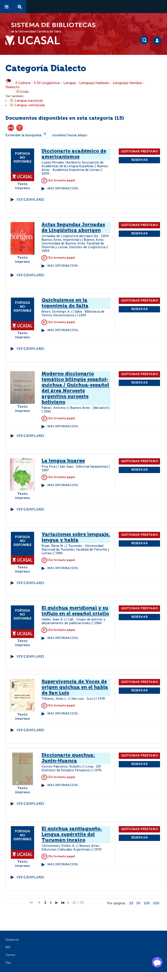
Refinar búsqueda (19, 128)
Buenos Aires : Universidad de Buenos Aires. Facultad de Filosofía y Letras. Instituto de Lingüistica (73, 243)
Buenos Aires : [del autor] (89, 407)
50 (138, 903)
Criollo (24, 91)
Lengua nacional (29, 101)
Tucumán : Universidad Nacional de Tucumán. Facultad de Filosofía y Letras (76, 549)
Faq (7, 962)
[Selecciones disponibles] (11, 128)
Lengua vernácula (30, 105)
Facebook (12, 939)
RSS (7, 947)
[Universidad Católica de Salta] (34, 40)
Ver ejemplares (30, 199)
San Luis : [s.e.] (82, 698)
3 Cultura (22, 83)
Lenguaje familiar (127, 83)
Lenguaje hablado (94, 83)
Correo (10, 955)
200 (156, 903)
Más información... (63, 188)
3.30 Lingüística (47, 83)
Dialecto (12, 87)
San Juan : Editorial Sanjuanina (83, 466)
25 (131, 903)
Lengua (69, 83)
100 (147, 903)
